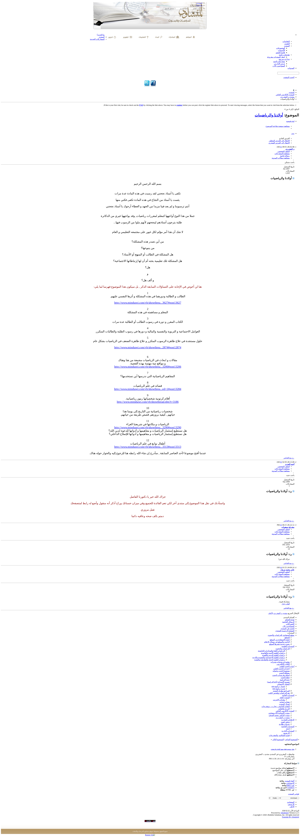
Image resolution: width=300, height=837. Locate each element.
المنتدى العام (285, 698)
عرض (292, 133)
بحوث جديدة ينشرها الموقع (279, 644)
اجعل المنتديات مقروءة (276, 57)
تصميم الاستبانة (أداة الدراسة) (278, 682)
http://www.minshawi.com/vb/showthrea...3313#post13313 (147, 446)
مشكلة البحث (284, 673)
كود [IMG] (290, 785)
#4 (281, 567)
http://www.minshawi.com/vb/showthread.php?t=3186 (148, 401)
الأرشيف (291, 804)
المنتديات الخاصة (287, 726)
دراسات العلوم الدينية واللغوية (273, 655)
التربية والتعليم (284, 709)
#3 (281, 525)
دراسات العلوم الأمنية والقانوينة (273, 653)
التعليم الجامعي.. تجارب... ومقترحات (276, 706)
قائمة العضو (280, 53)
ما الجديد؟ (101, 35)
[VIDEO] (290, 788)
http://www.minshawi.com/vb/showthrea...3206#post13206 (147, 366)
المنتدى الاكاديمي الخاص (285, 95)
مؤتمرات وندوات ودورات (280, 662)
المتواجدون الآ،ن (278, 66)
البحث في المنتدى (287, 629)
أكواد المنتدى (289, 781)
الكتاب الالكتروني (283, 664)
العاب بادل (286, 604)
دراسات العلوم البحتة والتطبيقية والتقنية (269, 660)
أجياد (288, 729)
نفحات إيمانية (285, 702)
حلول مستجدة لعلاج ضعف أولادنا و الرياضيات (282, 749)
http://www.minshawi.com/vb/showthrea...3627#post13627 (147, 302)
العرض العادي (284, 138)
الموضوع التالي (278, 739)
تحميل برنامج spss (278, 686)
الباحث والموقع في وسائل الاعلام (277, 642)
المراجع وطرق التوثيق (281, 691)
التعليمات (286, 41)
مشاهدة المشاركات (282, 154)
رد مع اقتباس (288, 458)
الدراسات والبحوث (283, 649)
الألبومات (281, 50)
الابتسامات (290, 783)
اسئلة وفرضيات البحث (281, 675)
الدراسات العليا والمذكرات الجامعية (271, 651)
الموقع (287, 637)
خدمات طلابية (284, 724)
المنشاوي (290, 802)
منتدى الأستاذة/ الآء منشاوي (279, 713)
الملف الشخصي (284, 151)
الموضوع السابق (291, 739)
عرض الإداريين (279, 64)
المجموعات (280, 48)
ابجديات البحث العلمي (281, 669)
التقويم (287, 44)
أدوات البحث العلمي (286, 666)
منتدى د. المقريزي (287, 97)
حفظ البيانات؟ (194, 12)
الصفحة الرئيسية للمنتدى (284, 631)
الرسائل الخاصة (288, 622)
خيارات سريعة (284, 59)
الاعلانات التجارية (287, 720)
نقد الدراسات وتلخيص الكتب (279, 693)
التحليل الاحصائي (283, 684)
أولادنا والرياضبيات (269, 115)
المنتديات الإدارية (288, 731)
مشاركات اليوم (279, 61)
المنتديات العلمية (288, 646)
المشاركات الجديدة (97, 39)
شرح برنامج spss (278, 689)
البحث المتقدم (288, 77)
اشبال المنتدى (284, 704)
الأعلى (270, 613)
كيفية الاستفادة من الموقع (280, 640)
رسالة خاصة (285, 156)
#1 (281, 147)
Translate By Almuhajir (290, 817)
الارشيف (286, 733)
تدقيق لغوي (285, 722)
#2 (281, 462)
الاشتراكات (290, 624)
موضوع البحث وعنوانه (281, 671)
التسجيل (199, 3)
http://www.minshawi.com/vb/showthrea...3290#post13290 (147, 427)
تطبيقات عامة (284, 55)
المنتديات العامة (288, 695)
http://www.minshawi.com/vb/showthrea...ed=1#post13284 (147, 388)
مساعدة (199, 5)
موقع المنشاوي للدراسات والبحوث (281, 635)
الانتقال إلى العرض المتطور (279, 141)
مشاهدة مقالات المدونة (281, 158)
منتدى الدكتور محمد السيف (279, 715)
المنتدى (102, 37)
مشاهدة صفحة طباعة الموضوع (278, 126)
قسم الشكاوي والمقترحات (279, 735)
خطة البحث (285, 677)
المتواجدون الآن (288, 626)
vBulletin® (285, 813)
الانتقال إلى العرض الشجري (279, 143)
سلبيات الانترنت (279, 700)
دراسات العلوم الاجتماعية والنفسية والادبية (268, 657)
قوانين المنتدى (293, 794)
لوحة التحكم (289, 620)
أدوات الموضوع (290, 121)
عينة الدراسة (285, 680)
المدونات (291, 68)
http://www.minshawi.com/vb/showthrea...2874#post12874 (147, 347)
